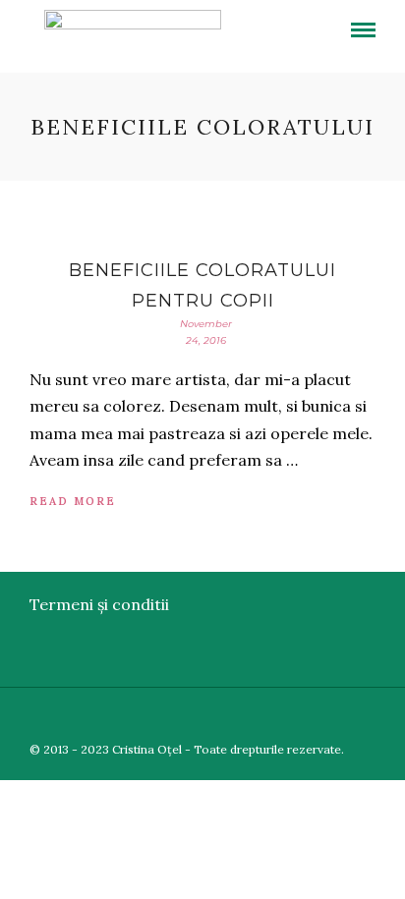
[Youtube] (341, 717)
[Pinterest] (367, 717)
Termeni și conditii (99, 604)
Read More (72, 501)
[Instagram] (392, 717)
